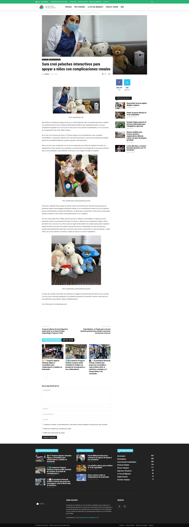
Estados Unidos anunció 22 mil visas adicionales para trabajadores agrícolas (136, 124)
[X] (152, 7)
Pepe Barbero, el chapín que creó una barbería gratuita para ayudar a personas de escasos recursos (95, 331)
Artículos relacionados (51, 340)
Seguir (127, 80)
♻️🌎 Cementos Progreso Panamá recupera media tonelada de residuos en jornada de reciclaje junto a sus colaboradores (75, 365)
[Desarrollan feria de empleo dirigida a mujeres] (120, 105)
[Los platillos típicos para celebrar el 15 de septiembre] (81, 468)
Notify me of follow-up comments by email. (57, 428)
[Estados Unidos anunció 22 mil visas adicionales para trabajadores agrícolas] (120, 124)
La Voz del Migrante (95, 7)
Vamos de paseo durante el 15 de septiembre (136, 114)
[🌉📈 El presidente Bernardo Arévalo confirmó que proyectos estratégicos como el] (99, 351)
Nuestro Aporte (83, 1)
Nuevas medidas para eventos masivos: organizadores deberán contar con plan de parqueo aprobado (136, 136)
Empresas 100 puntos (55, 59)
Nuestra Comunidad (95, 1)
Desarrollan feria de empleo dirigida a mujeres (137, 104)
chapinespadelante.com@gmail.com (87, 517)
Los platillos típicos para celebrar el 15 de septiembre (100, 466)
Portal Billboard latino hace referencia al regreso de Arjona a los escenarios (100, 458)
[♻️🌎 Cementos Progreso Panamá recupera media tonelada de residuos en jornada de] (76, 351)
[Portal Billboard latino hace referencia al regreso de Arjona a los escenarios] (81, 458)
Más (122, 7)
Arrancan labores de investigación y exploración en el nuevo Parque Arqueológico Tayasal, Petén (55, 331)
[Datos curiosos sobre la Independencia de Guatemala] (81, 477)
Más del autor (68, 340)
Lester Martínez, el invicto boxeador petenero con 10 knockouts (136, 148)
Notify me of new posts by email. (54, 433)
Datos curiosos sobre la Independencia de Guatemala (98, 476)
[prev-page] (43, 377)
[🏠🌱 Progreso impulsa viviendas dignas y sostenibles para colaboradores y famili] (52, 351)
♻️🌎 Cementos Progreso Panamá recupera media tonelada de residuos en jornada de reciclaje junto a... (59, 470)
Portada (68, 7)
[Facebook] (148, 7)
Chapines (46, 74)
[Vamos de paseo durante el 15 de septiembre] (120, 115)
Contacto (106, 1)
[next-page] (46, 377)
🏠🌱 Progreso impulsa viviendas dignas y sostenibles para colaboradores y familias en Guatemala (52, 365)
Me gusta (119, 80)
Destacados (50, 13)
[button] (152, 1)
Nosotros (73, 1)
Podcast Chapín (112, 7)
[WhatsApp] (57, 81)
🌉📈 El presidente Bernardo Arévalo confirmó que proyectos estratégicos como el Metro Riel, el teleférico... (59, 482)
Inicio (43, 13)
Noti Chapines (79, 7)
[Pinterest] (53, 81)
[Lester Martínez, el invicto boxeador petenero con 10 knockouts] (120, 148)
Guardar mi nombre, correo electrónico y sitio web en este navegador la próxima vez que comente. (76, 424)
